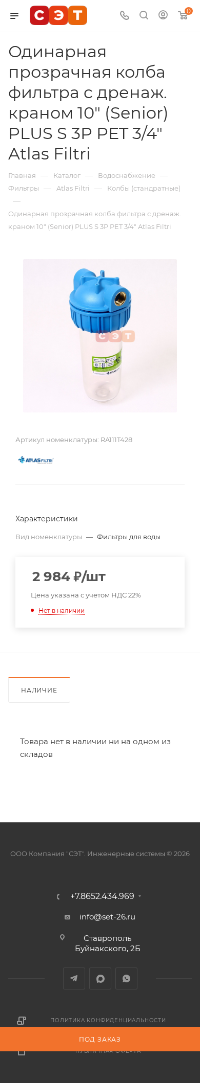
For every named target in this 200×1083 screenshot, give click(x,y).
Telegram (74, 978)
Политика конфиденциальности (108, 1020)
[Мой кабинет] (163, 16)
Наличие (39, 690)
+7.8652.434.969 (102, 896)
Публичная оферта (108, 1051)
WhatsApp (126, 978)
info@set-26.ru (107, 916)
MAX (100, 978)
